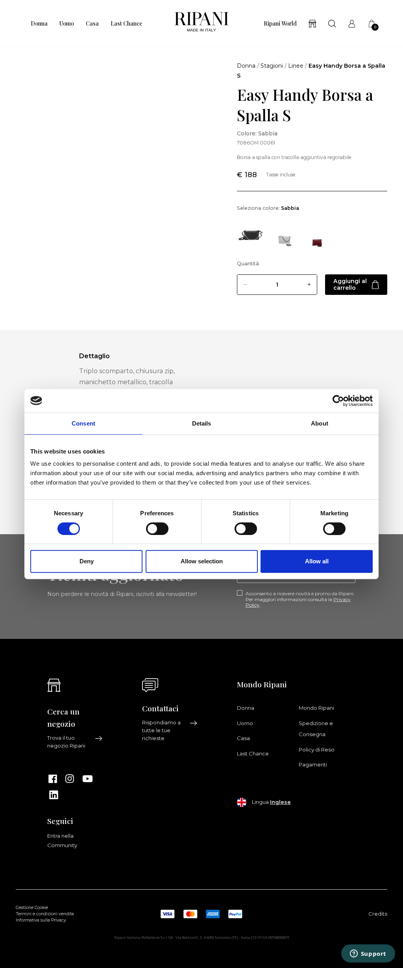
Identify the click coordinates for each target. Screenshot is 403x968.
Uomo (66, 23)
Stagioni (272, 65)
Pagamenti (313, 764)
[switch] (157, 528)
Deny (86, 561)
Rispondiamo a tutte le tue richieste (161, 730)
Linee (295, 65)
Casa (92, 23)
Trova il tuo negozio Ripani (66, 742)
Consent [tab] (83, 423)
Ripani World (280, 23)
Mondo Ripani (316, 708)
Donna (39, 23)
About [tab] (319, 423)
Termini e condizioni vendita (45, 913)
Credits (377, 914)
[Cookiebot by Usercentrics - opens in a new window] (338, 401)
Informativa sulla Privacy (41, 920)
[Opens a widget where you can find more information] (368, 954)
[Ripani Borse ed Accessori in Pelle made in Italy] (201, 23)
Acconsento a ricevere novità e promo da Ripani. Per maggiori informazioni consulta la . (300, 599)
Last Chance (126, 23)
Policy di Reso (317, 749)
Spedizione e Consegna (316, 728)
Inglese (280, 802)
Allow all (317, 561)
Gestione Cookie (32, 907)
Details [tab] (201, 423)
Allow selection (202, 561)
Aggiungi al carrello (350, 284)
